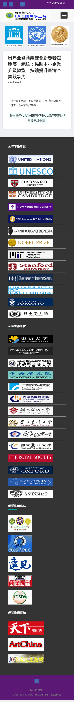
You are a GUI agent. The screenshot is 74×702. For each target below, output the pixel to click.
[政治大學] (30, 434)
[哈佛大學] (30, 182)
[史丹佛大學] (30, 266)
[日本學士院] (30, 313)
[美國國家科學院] (30, 218)
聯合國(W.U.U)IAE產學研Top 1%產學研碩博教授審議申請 (38, 118)
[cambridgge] (30, 194)
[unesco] (30, 171)
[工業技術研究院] (30, 386)
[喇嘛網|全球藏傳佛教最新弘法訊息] (11, 4)
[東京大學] (30, 338)
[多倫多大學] (30, 301)
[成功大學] (30, 410)
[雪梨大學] (30, 493)
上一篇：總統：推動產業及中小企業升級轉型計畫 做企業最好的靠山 (36, 103)
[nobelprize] (30, 242)
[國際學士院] (26, 15)
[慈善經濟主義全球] (22, 4)
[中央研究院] (30, 374)
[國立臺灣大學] (30, 422)
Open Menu (64, 15)
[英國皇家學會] (30, 457)
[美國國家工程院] (30, 230)
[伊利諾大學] (30, 278)
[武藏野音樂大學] (30, 362)
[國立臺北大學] (30, 446)
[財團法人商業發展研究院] (30, 398)
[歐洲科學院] (30, 481)
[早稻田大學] (30, 350)
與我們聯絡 (36, 690)
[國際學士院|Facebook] (5, 4)
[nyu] (30, 206)
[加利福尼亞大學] (30, 289)
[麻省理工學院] (30, 254)
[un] (30, 159)
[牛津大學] (30, 469)
